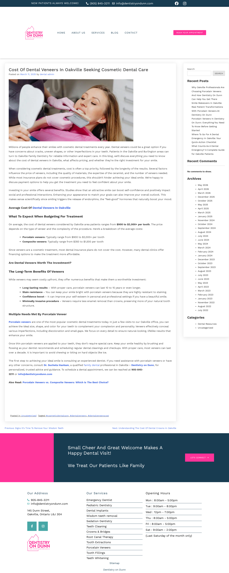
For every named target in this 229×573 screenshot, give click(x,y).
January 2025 (205, 216)
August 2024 (204, 232)
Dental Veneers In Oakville (52, 208)
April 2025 (203, 208)
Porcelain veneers (20, 321)
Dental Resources (207, 324)
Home (61, 32)
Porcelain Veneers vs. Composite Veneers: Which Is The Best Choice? (66, 382)
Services (98, 32)
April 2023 (203, 286)
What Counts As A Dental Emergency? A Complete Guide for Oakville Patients (208, 150)
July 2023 (203, 275)
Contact (131, 32)
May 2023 (203, 283)
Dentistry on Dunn (142, 365)
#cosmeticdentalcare (57, 415)
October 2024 (205, 224)
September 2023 (207, 267)
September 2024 (207, 228)
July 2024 (203, 236)
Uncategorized (28, 415)
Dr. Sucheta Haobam (56, 365)
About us (78, 32)
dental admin (47, 74)
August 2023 (204, 271)
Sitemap (114, 563)
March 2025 (204, 212)
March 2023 (204, 290)
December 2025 (206, 197)
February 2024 (205, 251)
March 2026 (204, 193)
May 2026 (203, 185)
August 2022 (204, 306)
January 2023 (205, 298)
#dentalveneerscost (98, 415)
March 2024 (204, 247)
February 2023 (205, 294)
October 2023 (205, 263)
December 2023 (206, 259)
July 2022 (203, 310)
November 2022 (206, 302)
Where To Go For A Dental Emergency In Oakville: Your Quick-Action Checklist (206, 138)
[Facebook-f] (32, 526)
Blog (114, 32)
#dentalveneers (78, 415)
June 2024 (203, 240)
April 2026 (203, 189)
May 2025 (203, 204)
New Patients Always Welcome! (55, 3)
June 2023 (203, 279)
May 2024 (203, 243)
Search (191, 69)
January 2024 (205, 255)
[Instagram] (43, 526)
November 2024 (206, 220)
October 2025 (205, 200)
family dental (92, 365)
